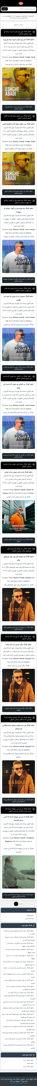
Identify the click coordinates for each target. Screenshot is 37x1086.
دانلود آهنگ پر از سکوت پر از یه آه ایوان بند (21, 993)
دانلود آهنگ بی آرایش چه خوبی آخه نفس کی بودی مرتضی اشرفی (17, 377)
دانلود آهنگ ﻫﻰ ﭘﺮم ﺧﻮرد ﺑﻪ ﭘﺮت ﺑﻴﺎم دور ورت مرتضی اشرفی (18, 108)
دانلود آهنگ (30, 916)
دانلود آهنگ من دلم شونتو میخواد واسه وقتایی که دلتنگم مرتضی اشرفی (17, 718)
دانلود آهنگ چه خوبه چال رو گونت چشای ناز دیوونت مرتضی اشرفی (17, 201)
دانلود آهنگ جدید (28, 1060)
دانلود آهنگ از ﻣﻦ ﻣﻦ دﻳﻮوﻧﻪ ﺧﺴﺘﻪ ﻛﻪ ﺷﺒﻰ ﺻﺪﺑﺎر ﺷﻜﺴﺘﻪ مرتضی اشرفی (18, 810)
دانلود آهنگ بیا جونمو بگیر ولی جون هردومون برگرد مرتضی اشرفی (19, 550)
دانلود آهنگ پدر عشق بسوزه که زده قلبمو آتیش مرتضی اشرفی (17, 117)
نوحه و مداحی (29, 919)
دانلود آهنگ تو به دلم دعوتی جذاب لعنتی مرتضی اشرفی (18, 540)
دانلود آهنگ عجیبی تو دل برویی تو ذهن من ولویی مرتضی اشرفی (17, 289)
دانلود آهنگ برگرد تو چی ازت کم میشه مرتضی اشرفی (18, 709)
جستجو (4, 9)
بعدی (21, 904)
